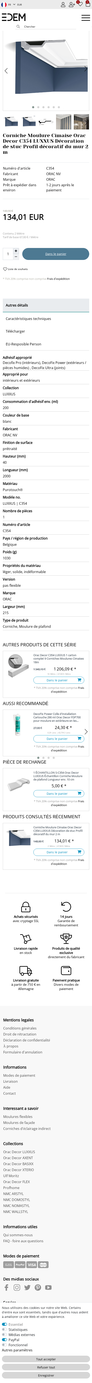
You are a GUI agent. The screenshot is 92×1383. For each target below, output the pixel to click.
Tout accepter (46, 1359)
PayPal (14, 1340)
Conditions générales (20, 1028)
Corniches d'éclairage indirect (27, 1128)
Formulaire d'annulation (22, 1052)
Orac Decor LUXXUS (19, 1152)
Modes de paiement (19, 1075)
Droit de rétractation (19, 1034)
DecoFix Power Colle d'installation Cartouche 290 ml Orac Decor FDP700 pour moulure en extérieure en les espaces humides (57, 717)
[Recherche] (18, 27)
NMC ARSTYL (13, 1193)
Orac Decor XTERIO (18, 1169)
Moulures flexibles (18, 1116)
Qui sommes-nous (18, 1235)
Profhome (11, 1187)
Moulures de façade (19, 1122)
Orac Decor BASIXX (18, 1164)
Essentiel (16, 1324)
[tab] (46, 305)
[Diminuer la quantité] (16, 257)
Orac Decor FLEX (16, 1181)
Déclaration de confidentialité (26, 1040)
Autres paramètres (17, 1350)
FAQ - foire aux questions (23, 1241)
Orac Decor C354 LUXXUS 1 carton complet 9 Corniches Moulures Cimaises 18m (58, 658)
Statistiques (18, 1329)
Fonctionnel (18, 1345)
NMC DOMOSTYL (16, 1199)
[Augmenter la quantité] (16, 251)
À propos (10, 1046)
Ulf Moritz (11, 1175)
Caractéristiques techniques (28, 318)
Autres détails (17, 305)
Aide (6, 1087)
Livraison (10, 1081)
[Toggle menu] (86, 17)
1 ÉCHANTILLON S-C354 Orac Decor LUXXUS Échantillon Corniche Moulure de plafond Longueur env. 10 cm (57, 776)
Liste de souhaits (17, 269)
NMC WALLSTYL (15, 1211)
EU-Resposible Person (23, 344)
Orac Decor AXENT (18, 1158)
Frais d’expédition (58, 279)
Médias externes (22, 1334)
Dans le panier (55, 254)
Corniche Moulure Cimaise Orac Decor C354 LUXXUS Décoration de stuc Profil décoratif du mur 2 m (58, 831)
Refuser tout (46, 1367)
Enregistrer (46, 1375)
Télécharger (15, 331)
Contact (9, 1093)
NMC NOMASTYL (16, 1205)
